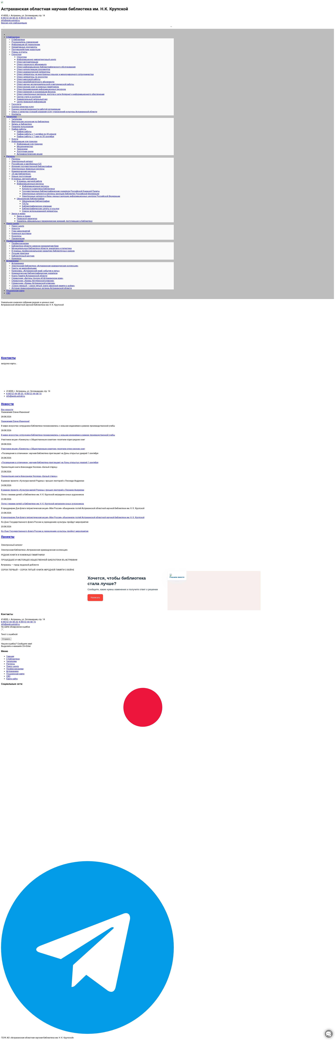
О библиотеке (13, 659)
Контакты (8, 358)
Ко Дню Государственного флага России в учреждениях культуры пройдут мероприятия (44, 531)
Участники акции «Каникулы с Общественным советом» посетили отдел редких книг (43, 449)
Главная (10, 656)
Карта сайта (12, 679)
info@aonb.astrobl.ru (10, 20)
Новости (7, 404)
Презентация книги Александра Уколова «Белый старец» (29, 476)
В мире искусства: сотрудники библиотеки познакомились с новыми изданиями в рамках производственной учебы (58, 435)
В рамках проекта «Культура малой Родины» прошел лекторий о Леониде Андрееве (42, 490)
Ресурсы (10, 664)
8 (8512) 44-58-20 (9, 18)
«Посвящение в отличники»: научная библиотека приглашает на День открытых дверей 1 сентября (49, 462)
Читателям (11, 661)
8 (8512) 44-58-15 (27, 18)
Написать (95, 597)
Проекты (7, 537)
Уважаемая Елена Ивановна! (15, 421)
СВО (8, 676)
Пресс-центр (12, 666)
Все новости (7, 409)
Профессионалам (14, 669)
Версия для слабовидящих (14, 23)
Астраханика (12, 671)
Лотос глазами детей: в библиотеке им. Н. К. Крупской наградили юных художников (42, 503)
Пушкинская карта (15, 674)
